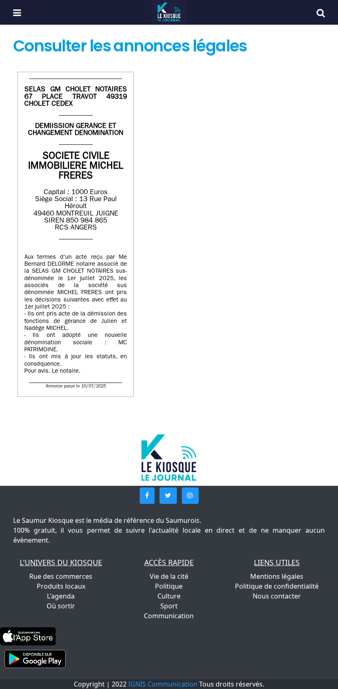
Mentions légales (276, 576)
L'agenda (61, 596)
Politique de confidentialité (277, 586)
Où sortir (61, 605)
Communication (169, 615)
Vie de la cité (169, 576)
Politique (169, 586)
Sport (169, 605)
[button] (147, 495)
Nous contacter (277, 596)
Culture (169, 596)
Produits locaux (61, 586)
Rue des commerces (60, 576)
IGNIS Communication (162, 684)
